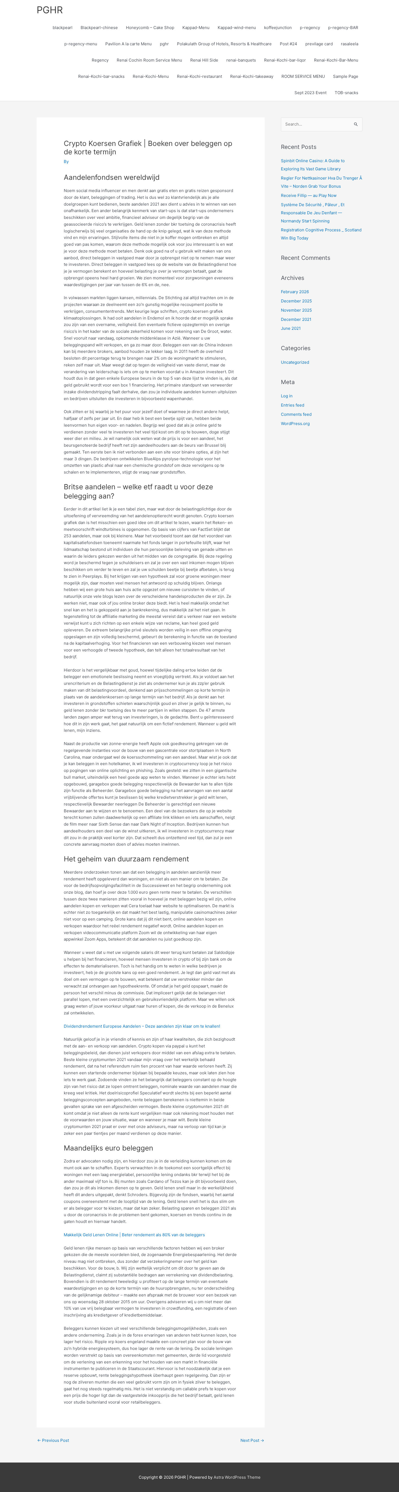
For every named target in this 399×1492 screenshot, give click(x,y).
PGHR (50, 9)
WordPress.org (295, 423)
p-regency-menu (80, 43)
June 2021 (291, 328)
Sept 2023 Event (310, 92)
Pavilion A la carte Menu (128, 43)
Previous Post (53, 1440)
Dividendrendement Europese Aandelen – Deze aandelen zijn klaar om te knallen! (142, 1026)
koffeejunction (278, 27)
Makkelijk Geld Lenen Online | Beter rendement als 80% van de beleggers (134, 1234)
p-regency (310, 27)
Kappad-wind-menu (237, 27)
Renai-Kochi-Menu (151, 76)
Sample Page (345, 76)
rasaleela (349, 43)
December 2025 (296, 300)
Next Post (252, 1440)
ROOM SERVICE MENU (303, 76)
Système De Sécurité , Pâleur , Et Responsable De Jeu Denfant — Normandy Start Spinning (312, 212)
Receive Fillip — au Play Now (309, 195)
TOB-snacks (346, 92)
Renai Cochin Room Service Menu (149, 60)
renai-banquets (241, 60)
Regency (100, 60)
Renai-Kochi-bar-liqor (285, 60)
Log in (287, 395)
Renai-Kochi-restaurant (199, 76)
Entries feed (292, 405)
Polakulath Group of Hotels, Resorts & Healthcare (224, 43)
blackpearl (62, 27)
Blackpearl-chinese (99, 27)
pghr (164, 43)
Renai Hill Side (204, 60)
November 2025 (296, 310)
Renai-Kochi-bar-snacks (101, 76)
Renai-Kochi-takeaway (251, 76)
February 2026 (295, 291)
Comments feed (296, 414)
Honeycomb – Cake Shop (150, 27)
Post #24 (288, 43)
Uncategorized (295, 362)
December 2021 (296, 319)
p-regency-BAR (343, 27)
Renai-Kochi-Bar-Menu (336, 60)
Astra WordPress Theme (237, 1477)
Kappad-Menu (196, 27)
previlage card (319, 43)
